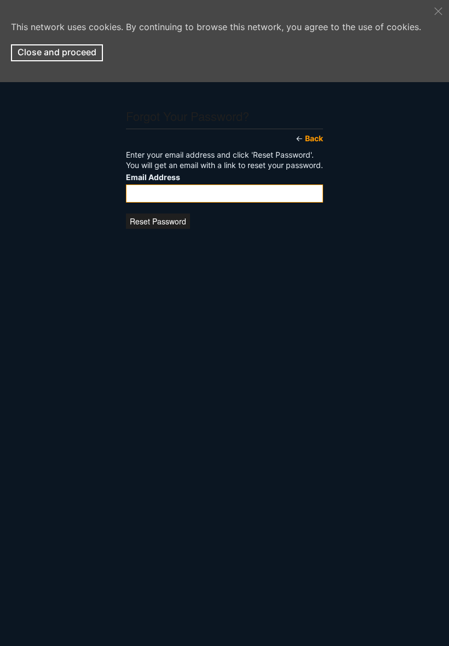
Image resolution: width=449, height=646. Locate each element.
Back (314, 138)
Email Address (153, 177)
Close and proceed (57, 52)
